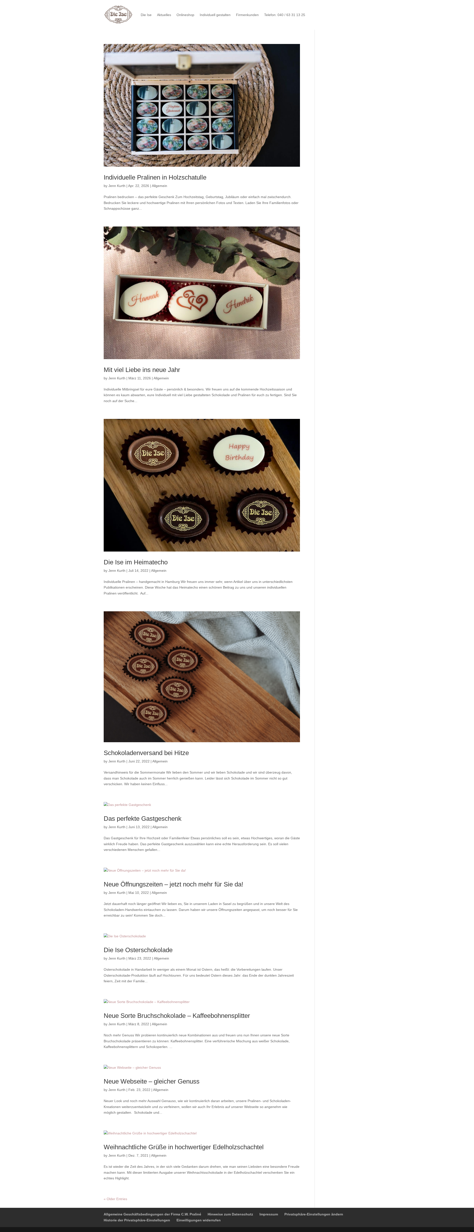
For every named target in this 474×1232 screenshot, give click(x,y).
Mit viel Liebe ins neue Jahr (142, 369)
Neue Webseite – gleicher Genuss (151, 1081)
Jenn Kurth (116, 186)
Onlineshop (185, 15)
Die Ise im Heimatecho (136, 562)
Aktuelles (164, 15)
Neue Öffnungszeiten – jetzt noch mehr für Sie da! (173, 884)
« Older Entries (115, 1199)
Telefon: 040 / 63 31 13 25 (284, 15)
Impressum (268, 1214)
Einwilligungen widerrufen (199, 1220)
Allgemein (159, 186)
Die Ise (146, 15)
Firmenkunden (247, 15)
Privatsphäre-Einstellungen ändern (313, 1214)
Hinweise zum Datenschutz (230, 1214)
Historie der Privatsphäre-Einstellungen (137, 1220)
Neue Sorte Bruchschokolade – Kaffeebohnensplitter (177, 1015)
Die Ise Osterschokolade (138, 950)
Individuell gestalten (215, 15)
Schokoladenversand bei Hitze (146, 753)
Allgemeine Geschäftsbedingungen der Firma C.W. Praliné (152, 1214)
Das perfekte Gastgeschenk (142, 818)
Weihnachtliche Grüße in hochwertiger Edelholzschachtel (184, 1147)
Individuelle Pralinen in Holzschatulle (155, 177)
